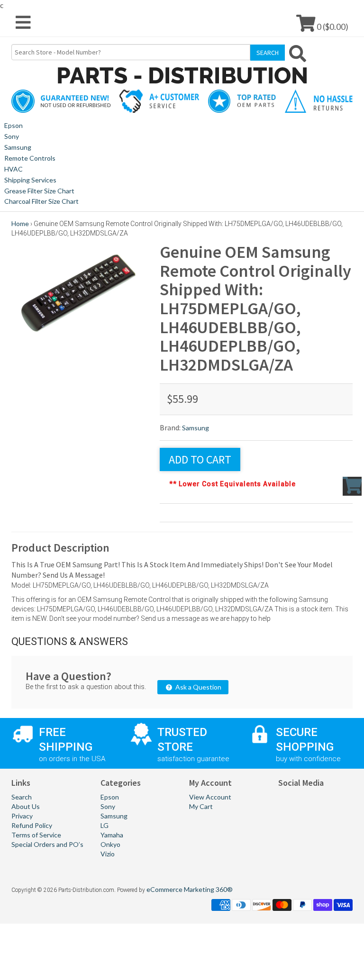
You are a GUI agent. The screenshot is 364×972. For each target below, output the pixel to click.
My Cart (201, 806)
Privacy (22, 816)
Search (21, 797)
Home (20, 223)
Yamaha (111, 835)
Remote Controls (29, 158)
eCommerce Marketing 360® (189, 889)
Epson (13, 125)
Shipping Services (30, 180)
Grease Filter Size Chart (39, 191)
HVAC (13, 169)
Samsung (17, 147)
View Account (210, 797)
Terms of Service (36, 835)
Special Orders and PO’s (47, 844)
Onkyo (110, 844)
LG (104, 825)
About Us (25, 806)
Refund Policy (31, 825)
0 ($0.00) (331, 26)
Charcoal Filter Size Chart (41, 201)
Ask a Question (197, 687)
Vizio (107, 854)
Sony (11, 136)
